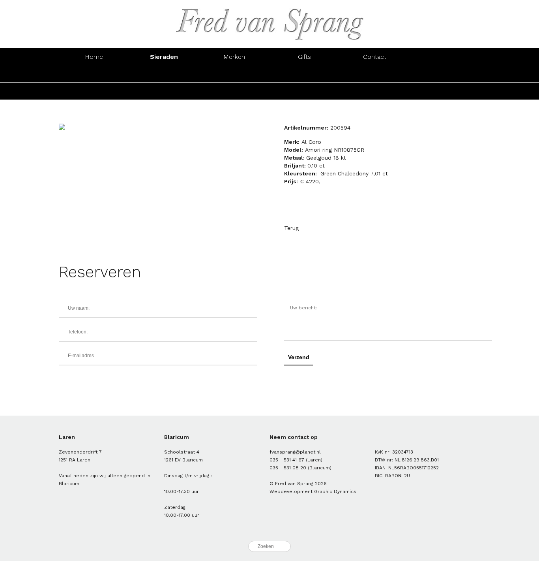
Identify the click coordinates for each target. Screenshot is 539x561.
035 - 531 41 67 (287, 460)
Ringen (94, 73)
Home (94, 56)
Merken (234, 56)
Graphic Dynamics (335, 491)
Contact (374, 56)
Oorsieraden (164, 73)
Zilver (164, 91)
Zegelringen (374, 91)
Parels (234, 91)
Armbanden (234, 73)
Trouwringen (304, 91)
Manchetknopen (444, 73)
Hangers (375, 73)
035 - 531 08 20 (288, 468)
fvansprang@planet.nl (295, 452)
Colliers (304, 73)
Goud (94, 91)
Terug (291, 228)
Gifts (304, 56)
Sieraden (164, 56)
